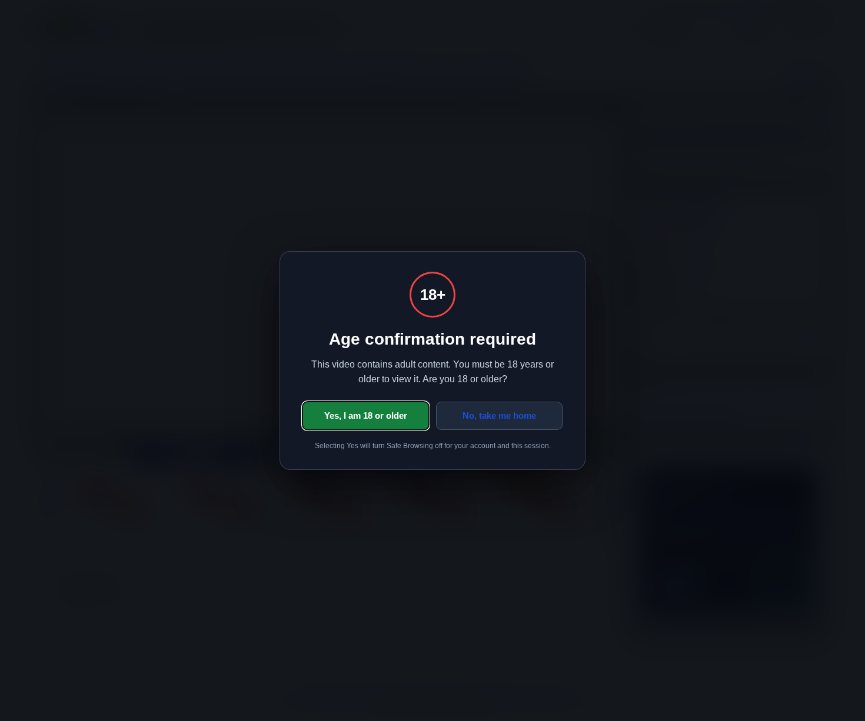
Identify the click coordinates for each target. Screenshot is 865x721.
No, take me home (499, 415)
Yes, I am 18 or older (365, 415)
